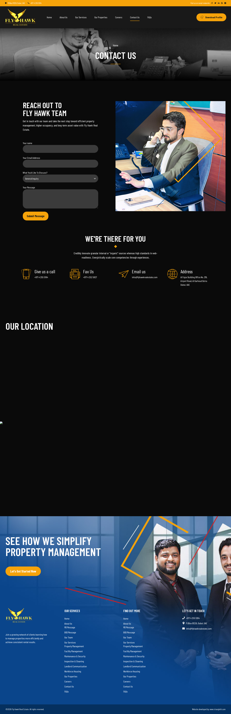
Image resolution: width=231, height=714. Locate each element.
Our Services (81, 17)
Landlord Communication (75, 666)
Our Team (68, 637)
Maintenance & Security (74, 656)
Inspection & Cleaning (74, 661)
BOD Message (70, 632)
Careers (118, 17)
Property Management (74, 646)
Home (49, 17)
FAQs (149, 17)
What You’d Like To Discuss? (35, 172)
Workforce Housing (72, 671)
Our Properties (100, 17)
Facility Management (73, 651)
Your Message (29, 187)
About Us (63, 17)
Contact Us (135, 17)
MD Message (69, 627)
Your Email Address (31, 157)
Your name (27, 143)
